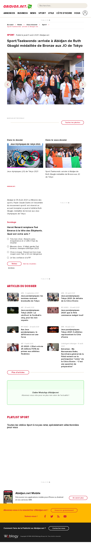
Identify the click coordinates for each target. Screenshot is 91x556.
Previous (7, 84)
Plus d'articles (18, 372)
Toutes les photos (72, 122)
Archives (11, 268)
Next (82, 84)
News (33, 13)
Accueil (10, 25)
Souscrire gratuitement (64, 510)
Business (23, 13)
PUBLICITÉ (45, 20)
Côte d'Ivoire (64, 13)
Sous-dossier (32, 25)
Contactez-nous (58, 528)
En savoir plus (78, 498)
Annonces (9, 13)
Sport (42, 13)
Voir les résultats (29, 264)
